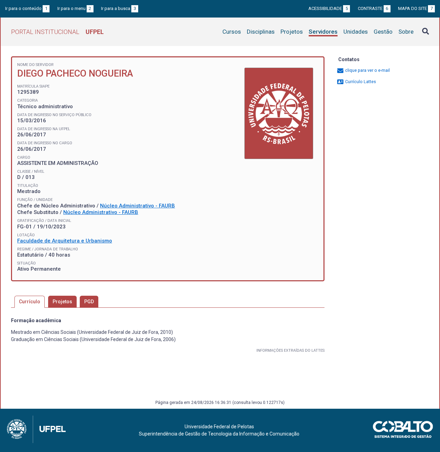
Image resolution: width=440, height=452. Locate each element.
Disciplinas (261, 31)
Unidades (355, 31)
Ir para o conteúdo (26, 8)
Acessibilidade (328, 8)
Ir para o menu (74, 8)
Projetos (291, 31)
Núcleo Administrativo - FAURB (137, 206)
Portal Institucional (57, 31)
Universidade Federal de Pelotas (219, 426)
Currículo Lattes (360, 81)
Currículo (29, 301)
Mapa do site (415, 8)
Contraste (373, 8)
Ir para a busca (118, 8)
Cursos (231, 31)
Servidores (323, 31)
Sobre (406, 31)
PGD (89, 301)
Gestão (383, 31)
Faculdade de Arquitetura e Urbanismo (64, 241)
